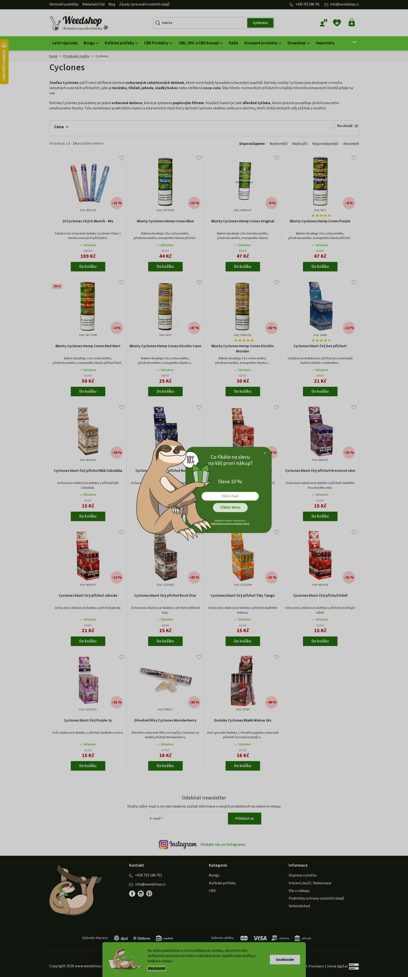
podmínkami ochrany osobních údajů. (230, 523)
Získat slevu (230, 507)
